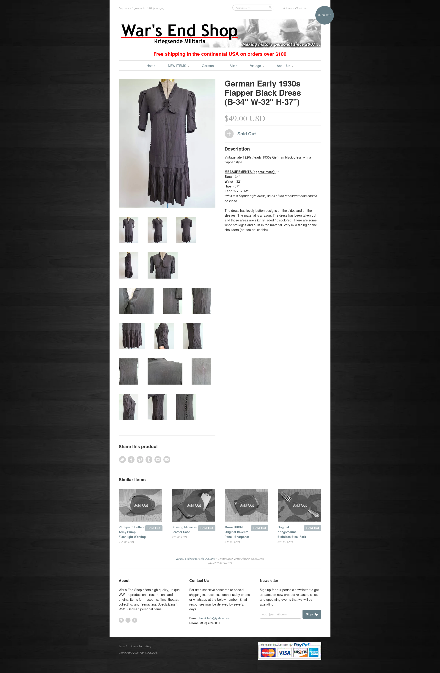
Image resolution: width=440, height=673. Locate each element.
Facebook (128, 620)
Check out (301, 8)
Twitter (121, 620)
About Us (284, 65)
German (208, 65)
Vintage (256, 65)
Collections (191, 558)
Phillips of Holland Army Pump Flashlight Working (132, 532)
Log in (123, 8)
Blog (148, 646)
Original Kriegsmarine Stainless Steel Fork (292, 532)
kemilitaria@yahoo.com (215, 618)
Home (151, 65)
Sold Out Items (207, 558)
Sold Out (154, 528)
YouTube (134, 620)
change (158, 8)
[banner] (220, 33)
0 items (287, 8)
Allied (233, 65)
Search (123, 646)
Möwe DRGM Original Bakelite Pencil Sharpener (237, 532)
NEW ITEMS (177, 65)
